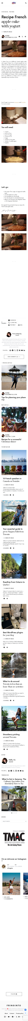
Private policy (19, 1013)
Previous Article (7, 362)
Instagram (16, 102)
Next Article (5, 405)
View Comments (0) (13, 356)
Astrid (7, 36)
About (6, 1013)
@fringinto (10, 868)
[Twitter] (16, 1016)
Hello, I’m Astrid (12, 761)
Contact (12, 1013)
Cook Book (4, 11)
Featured (11, 11)
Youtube (23, 102)
